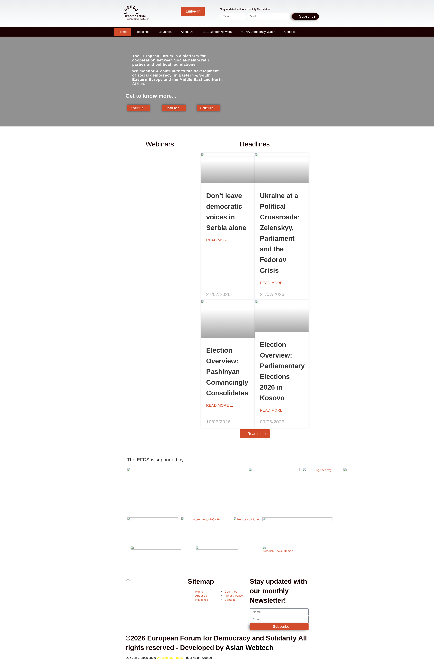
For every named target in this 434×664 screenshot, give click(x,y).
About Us (187, 32)
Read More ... (219, 240)
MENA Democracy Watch (258, 32)
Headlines (142, 32)
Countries (165, 32)
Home (123, 32)
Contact (289, 32)
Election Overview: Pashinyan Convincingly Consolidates (227, 372)
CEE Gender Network (217, 32)
